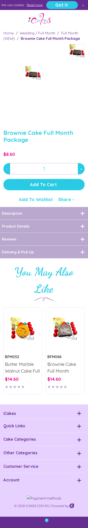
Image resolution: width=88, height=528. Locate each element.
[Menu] (7, 19)
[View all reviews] (23, 384)
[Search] (71, 19)
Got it (61, 5)
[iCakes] (39, 19)
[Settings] (80, 19)
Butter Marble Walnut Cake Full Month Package (22, 371)
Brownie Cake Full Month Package (61, 371)
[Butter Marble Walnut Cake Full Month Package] (23, 330)
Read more (35, 5)
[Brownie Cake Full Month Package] (57, 98)
